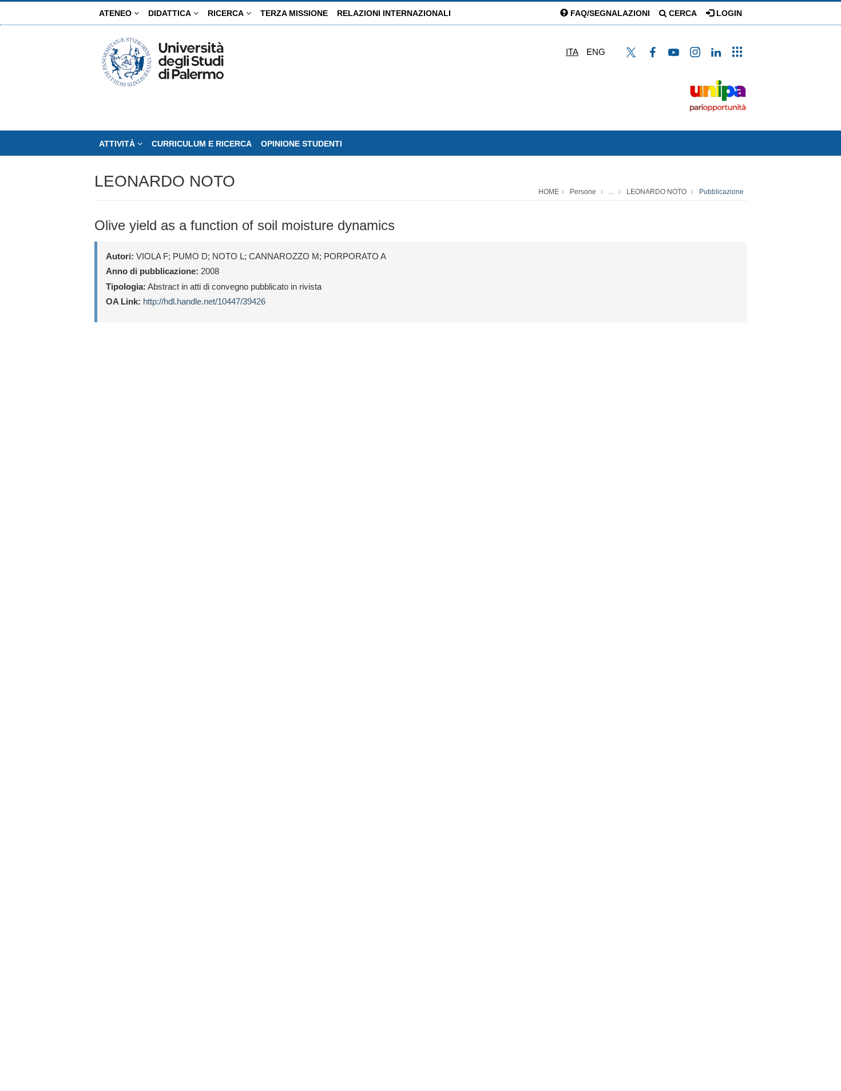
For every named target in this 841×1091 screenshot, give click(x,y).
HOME (548, 192)
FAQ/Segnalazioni (609, 13)
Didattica (170, 13)
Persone (583, 192)
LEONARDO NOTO (164, 181)
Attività (118, 143)
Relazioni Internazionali (394, 13)
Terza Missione (294, 13)
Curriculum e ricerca (202, 143)
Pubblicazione (721, 192)
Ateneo (116, 13)
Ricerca (227, 13)
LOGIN (728, 13)
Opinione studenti (301, 143)
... (611, 192)
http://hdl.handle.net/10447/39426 (204, 301)
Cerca (682, 13)
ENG (595, 52)
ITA (572, 52)
